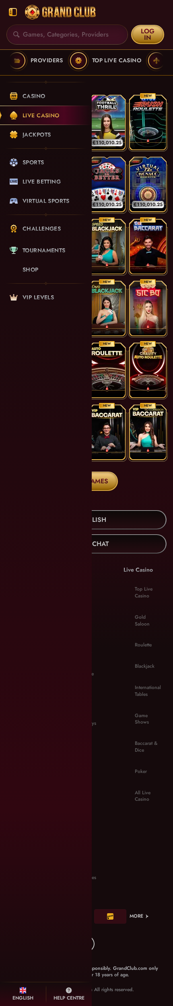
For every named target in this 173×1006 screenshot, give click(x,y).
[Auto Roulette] (107, 370)
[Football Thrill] (107, 122)
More (136, 916)
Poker (141, 771)
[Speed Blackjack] (107, 247)
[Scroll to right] (161, 60)
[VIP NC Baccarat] (148, 432)
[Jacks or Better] (107, 184)
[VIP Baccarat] (107, 432)
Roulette (143, 644)
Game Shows (142, 719)
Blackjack (144, 666)
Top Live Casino (143, 592)
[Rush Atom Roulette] (148, 122)
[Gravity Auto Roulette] (148, 370)
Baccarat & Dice (146, 747)
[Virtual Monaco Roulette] (148, 184)
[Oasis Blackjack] (107, 308)
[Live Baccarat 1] (148, 247)
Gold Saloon (142, 620)
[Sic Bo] (148, 308)
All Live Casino (142, 796)
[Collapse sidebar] (12, 12)
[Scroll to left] (12, 60)
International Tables (148, 691)
